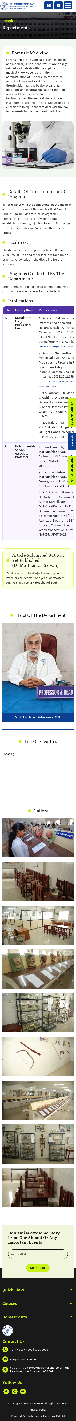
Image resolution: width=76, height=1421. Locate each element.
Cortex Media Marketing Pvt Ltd (46, 1416)
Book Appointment (71, 412)
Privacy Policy (37, 1409)
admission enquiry (71, 470)
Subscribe (38, 1268)
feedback (71, 441)
